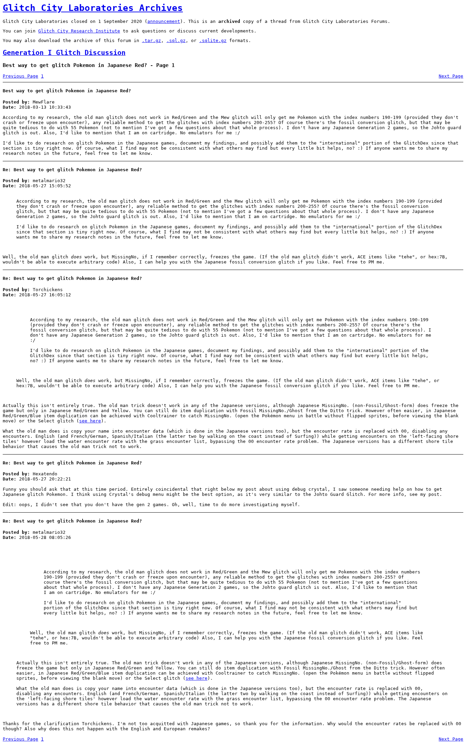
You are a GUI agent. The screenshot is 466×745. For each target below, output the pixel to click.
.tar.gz (151, 40)
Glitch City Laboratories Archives (93, 8)
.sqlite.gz (213, 40)
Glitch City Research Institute (79, 30)
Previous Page (20, 76)
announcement (163, 21)
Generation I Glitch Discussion (64, 53)
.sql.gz (176, 40)
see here (90, 420)
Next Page (451, 76)
